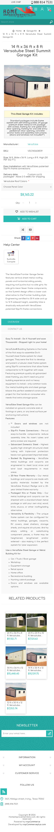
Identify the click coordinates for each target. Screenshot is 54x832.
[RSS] (3, 791)
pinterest (33, 238)
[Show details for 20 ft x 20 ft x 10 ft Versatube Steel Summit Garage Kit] (37, 621)
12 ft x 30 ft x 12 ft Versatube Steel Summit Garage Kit (14, 704)
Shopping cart (49, 9)
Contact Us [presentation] (15, 329)
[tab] (26, 322)
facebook (23, 238)
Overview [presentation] (13, 322)
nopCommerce (33, 822)
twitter (28, 238)
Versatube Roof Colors (16, 181)
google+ (37, 238)
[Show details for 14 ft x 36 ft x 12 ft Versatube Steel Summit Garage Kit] (37, 656)
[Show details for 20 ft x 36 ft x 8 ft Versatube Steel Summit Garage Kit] (16, 621)
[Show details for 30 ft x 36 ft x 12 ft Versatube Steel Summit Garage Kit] (16, 656)
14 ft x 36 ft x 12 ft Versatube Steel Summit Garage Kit (35, 669)
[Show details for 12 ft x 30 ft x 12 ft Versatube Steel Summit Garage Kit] (16, 691)
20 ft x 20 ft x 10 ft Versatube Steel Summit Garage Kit (36, 634)
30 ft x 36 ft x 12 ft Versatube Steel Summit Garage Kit (15, 669)
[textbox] (24, 22)
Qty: (18, 203)
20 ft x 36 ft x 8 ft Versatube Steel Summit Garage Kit (14, 634)
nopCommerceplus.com (34, 824)
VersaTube (33, 144)
